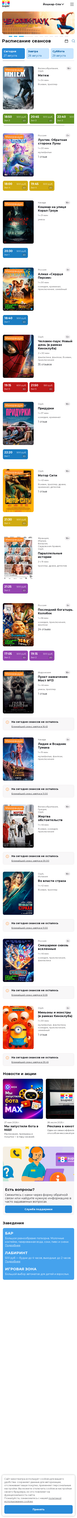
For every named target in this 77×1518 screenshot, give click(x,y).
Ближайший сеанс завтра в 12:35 (29, 995)
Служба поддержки (38, 1209)
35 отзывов (45, 364)
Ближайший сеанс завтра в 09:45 (30, 1062)
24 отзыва (44, 629)
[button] (53, 4)
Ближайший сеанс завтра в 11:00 (29, 793)
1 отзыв (42, 156)
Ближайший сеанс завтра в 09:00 (30, 860)
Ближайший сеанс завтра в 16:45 (29, 726)
